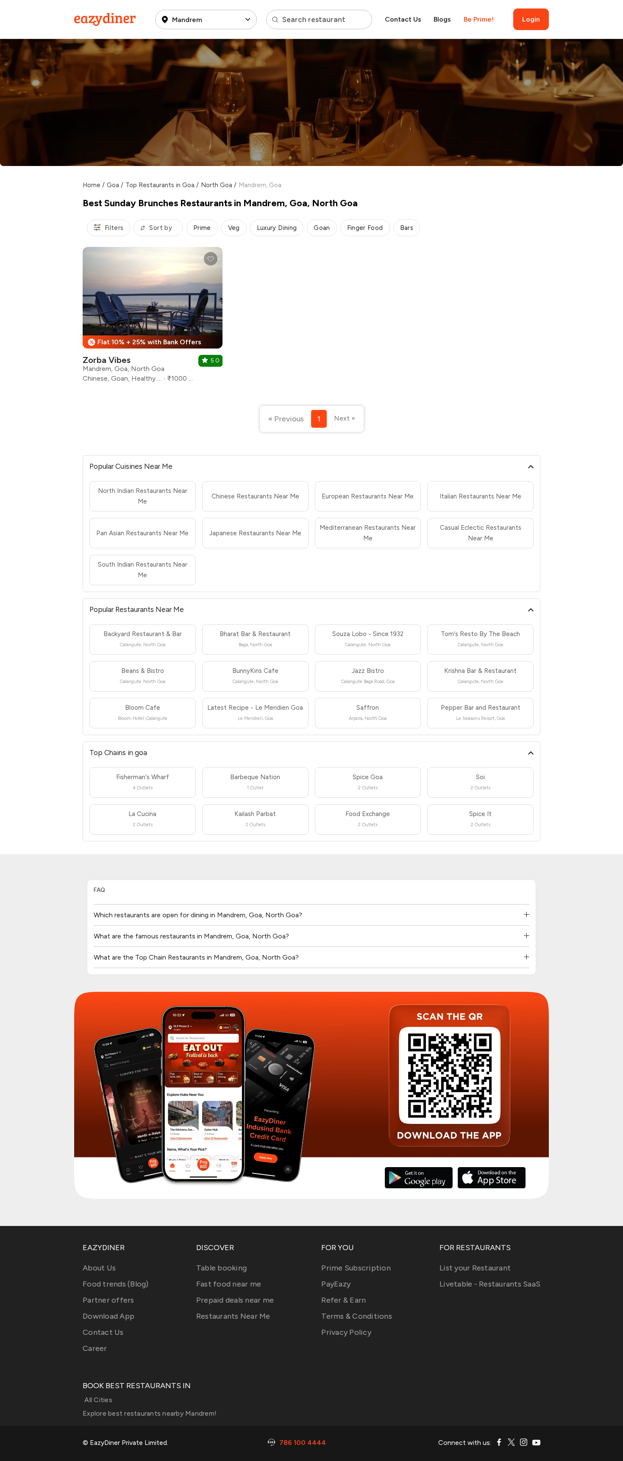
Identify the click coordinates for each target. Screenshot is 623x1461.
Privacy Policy (346, 1332)
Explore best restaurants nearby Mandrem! (150, 1413)
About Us (99, 1268)
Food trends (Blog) (116, 1284)
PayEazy (335, 1284)
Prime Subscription (356, 1268)
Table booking (221, 1268)
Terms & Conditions (356, 1316)
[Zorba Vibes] (152, 318)
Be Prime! (479, 19)
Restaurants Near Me (233, 1316)
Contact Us (403, 19)
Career (95, 1348)
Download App (108, 1316)
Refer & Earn (343, 1300)
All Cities (97, 1400)
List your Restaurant (475, 1268)
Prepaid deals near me (235, 1300)
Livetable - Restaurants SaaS (489, 1284)
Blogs (442, 19)
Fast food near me (228, 1284)
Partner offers (108, 1300)
